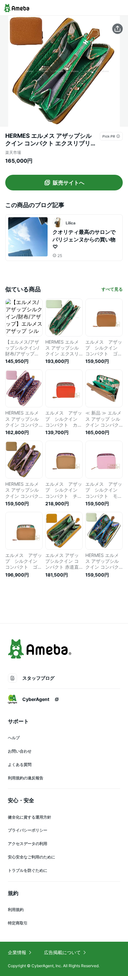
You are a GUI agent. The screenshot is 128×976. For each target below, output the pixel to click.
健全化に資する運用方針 (29, 817)
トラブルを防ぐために (27, 870)
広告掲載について (62, 952)
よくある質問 (20, 764)
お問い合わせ (20, 751)
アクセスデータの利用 (27, 843)
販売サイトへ (68, 182)
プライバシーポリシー (27, 830)
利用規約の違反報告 (25, 777)
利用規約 (16, 909)
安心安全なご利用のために (31, 856)
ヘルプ (14, 737)
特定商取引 (18, 922)
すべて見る (112, 289)
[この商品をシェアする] (117, 29)
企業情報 (17, 952)
